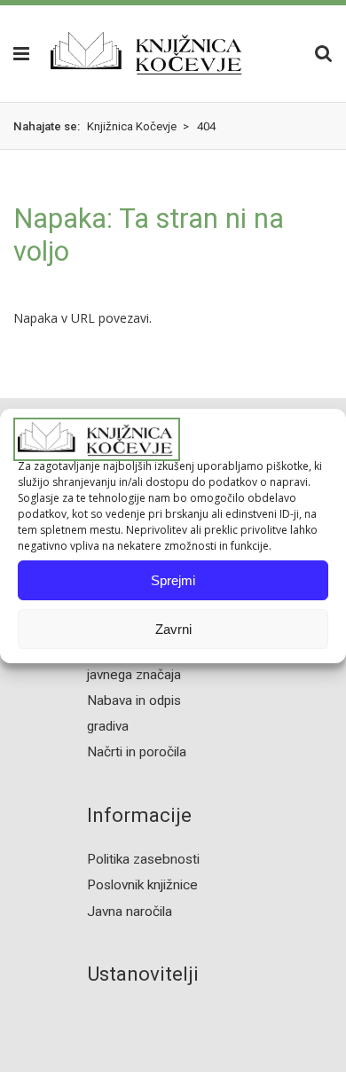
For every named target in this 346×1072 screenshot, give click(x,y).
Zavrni (173, 629)
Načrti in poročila (136, 752)
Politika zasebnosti (143, 859)
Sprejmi (173, 580)
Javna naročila (129, 911)
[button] (14, 53)
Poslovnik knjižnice (142, 885)
